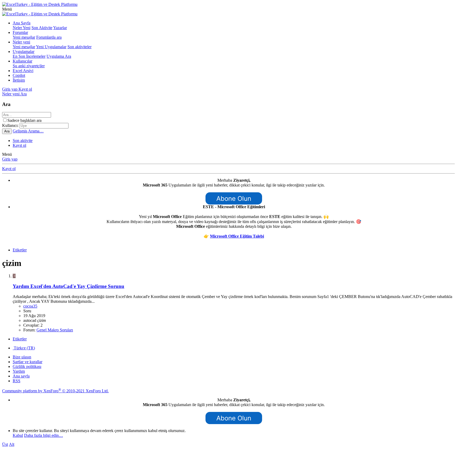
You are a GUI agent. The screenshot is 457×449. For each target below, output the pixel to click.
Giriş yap (9, 159)
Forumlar (20, 32)
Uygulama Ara (59, 56)
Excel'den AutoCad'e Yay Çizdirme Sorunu (68, 286)
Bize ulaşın (22, 357)
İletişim (19, 80)
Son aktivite (23, 140)
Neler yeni (21, 42)
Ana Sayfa (21, 23)
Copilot (19, 75)
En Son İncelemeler (29, 56)
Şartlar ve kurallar (27, 361)
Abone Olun (233, 198)
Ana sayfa (21, 376)
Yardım (19, 371)
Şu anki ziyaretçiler (29, 66)
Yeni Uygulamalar (51, 47)
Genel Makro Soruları (54, 330)
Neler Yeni (21, 27)
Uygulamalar (23, 51)
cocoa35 (30, 306)
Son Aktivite (41, 27)
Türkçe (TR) (24, 348)
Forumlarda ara (49, 37)
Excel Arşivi (23, 70)
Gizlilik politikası (27, 366)
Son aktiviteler (79, 47)
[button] (7, 9)
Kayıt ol (19, 145)
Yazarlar (60, 27)
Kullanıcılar (22, 61)
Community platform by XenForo (55, 391)
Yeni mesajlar (24, 37)
